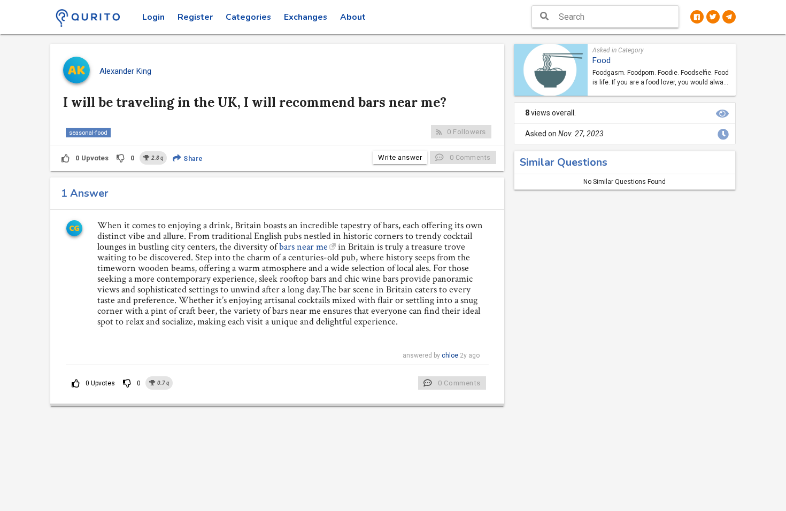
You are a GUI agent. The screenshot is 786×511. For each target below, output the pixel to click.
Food (601, 60)
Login (153, 17)
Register (195, 17)
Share (192, 158)
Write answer (400, 157)
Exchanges (305, 17)
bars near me (303, 247)
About (353, 17)
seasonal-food (88, 132)
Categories (248, 17)
